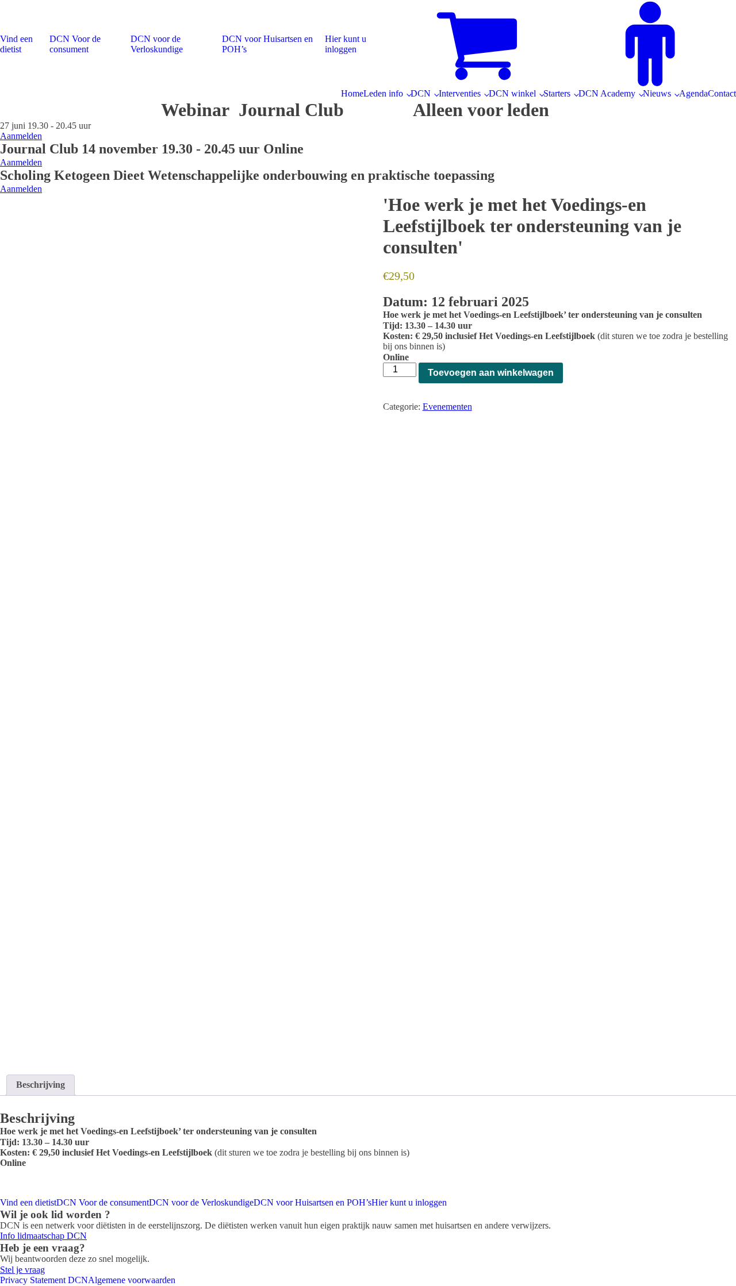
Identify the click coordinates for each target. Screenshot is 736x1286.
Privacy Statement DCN (44, 1280)
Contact (722, 93)
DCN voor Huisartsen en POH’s (267, 44)
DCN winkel (512, 93)
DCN (421, 93)
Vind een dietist (16, 44)
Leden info (383, 93)
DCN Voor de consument (75, 44)
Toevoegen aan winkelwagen (491, 373)
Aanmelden (21, 136)
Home (352, 93)
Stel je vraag (22, 1270)
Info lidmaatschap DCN (43, 1236)
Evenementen (447, 406)
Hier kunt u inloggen (345, 44)
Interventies (460, 93)
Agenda (693, 93)
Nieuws (657, 93)
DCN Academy (606, 93)
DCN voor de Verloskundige (157, 44)
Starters (556, 93)
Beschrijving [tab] (40, 1084)
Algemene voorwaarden (131, 1280)
